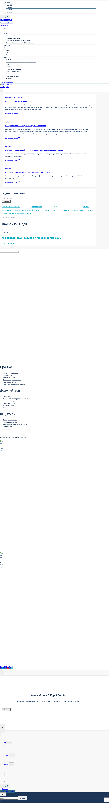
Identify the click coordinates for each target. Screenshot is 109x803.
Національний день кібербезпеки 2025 (15, 424)
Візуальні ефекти (16, 97)
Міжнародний (7, 210)
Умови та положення (9, 377)
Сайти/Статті (9, 122)
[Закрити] (2, 727)
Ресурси (6, 764)
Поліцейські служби (12, 76)
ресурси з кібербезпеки (48, 206)
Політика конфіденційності (11, 373)
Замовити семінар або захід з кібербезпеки (20, 43)
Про (7, 52)
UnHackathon (7, 429)
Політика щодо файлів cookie (12, 380)
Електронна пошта (8, 198)
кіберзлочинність (26, 207)
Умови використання (9, 382)
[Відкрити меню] (1, 90)
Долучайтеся (7, 396)
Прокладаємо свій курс (10, 420)
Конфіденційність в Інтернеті (26, 210)
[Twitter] (3, 20)
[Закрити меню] (0, 734)
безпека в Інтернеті (41, 210)
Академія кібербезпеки (10, 422)
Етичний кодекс (8, 375)
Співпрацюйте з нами (9, 403)
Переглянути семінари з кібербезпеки (18, 40)
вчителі (14, 213)
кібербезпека (37, 207)
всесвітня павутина (20, 213)
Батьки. (8, 64)
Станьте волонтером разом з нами (13, 401)
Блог (5, 31)
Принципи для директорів (16, 101)
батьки (54, 210)
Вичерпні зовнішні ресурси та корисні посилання (25, 126)
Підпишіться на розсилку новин (12, 408)
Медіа (7, 74)
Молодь (28, 213)
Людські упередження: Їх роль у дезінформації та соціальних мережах (34, 150)
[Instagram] (9, 20)
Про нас (6, 28)
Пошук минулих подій (13, 38)
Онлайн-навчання (16, 210)
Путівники (8, 146)
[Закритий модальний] (2, 671)
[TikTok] (11, 20)
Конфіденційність (64, 210)
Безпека (75, 210)
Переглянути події (11, 36)
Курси (7, 50)
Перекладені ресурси (12, 71)
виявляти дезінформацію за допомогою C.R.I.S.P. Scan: (28, 172)
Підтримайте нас (7, 791)
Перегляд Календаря (8, 243)
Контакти (5, 789)
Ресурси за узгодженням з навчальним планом (21, 62)
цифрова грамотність (65, 206)
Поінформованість (11, 206)
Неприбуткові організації (13, 69)
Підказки (8, 97)
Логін (7, 55)
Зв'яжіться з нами (7, 82)
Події (4, 743)
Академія (6, 755)
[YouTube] (7, 20)
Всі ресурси (9, 78)
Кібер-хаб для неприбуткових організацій (15, 399)
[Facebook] (5, 20)
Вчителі (8, 59)
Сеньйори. (9, 66)
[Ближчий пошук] (3, 794)
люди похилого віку (86, 210)
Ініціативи (7, 45)
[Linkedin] (1, 20)
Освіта (86, 206)
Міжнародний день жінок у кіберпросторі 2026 (31, 237)
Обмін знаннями (8, 426)
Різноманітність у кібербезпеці (76, 206)
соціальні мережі (6, 213)
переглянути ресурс (12, 113)
